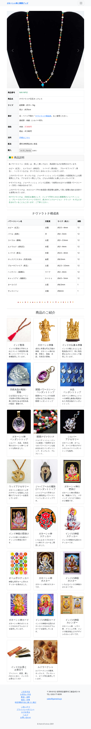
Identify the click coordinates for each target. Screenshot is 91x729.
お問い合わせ (25, 717)
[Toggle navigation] (81, 3)
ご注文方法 (25, 691)
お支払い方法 (25, 694)
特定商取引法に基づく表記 (25, 702)
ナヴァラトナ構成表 (43, 116)
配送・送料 (25, 697)
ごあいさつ (25, 707)
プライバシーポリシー (25, 709)
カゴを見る (25, 712)
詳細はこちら (24, 137)
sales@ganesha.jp (54, 699)
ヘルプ (25, 715)
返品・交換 (25, 699)
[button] (12, 50)
